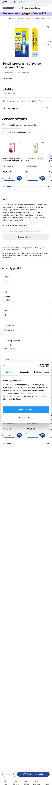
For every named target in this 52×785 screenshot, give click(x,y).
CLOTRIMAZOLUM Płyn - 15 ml (35, 160)
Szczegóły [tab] (24, 372)
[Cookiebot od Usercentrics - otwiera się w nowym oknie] (38, 365)
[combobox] (33, 7)
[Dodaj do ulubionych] (48, 27)
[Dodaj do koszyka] (19, 178)
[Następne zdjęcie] (48, 42)
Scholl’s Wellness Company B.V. (21, 248)
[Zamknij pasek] (48, 13)
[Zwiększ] (13, 774)
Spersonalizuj (24, 417)
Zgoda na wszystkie (26, 410)
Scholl (6, 281)
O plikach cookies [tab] (41, 372)
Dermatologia (23, 18)
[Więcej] (48, 108)
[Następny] (48, 186)
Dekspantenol (9, 349)
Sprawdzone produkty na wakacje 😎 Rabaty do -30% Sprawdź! (24, 14)
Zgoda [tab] (8, 372)
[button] (27, 73)
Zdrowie (11, 18)
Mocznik (7, 345)
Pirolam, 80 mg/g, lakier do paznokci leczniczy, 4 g (12, 160)
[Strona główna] (3, 18)
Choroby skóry (38, 18)
